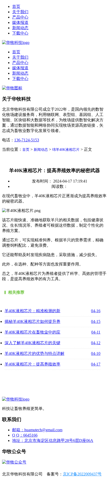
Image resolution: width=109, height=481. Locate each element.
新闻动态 (20, 28)
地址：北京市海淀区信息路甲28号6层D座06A (52, 440)
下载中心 (20, 33)
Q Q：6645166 (25, 435)
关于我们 (20, 12)
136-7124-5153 (26, 140)
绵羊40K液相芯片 (66, 150)
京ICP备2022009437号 (82, 474)
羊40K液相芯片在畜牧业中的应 (32, 332)
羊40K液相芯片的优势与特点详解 (34, 353)
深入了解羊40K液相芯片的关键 (32, 343)
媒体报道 (20, 22)
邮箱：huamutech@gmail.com (37, 430)
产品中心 (20, 17)
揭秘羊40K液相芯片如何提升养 (32, 321)
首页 (16, 6)
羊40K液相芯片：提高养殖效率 (32, 364)
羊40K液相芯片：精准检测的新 (32, 311)
